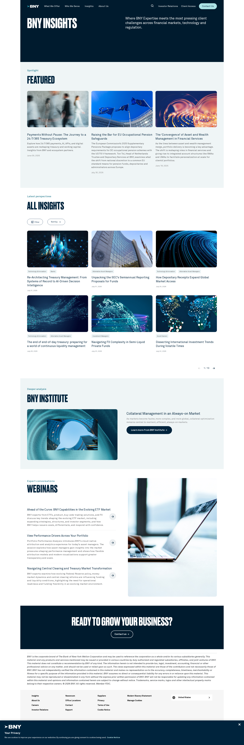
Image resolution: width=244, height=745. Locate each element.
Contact (69, 705)
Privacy (101, 701)
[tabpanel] (58, 124)
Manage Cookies (134, 701)
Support (69, 710)
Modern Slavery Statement (139, 696)
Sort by (56, 221)
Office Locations (73, 701)
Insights (35, 696)
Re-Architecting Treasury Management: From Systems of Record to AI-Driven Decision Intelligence (57, 281)
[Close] (239, 724)
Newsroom (70, 696)
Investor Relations (40, 710)
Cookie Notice (104, 710)
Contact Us (208, 6)
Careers (35, 705)
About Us (36, 701)
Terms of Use (103, 705)
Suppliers (102, 696)
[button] (52, 6)
